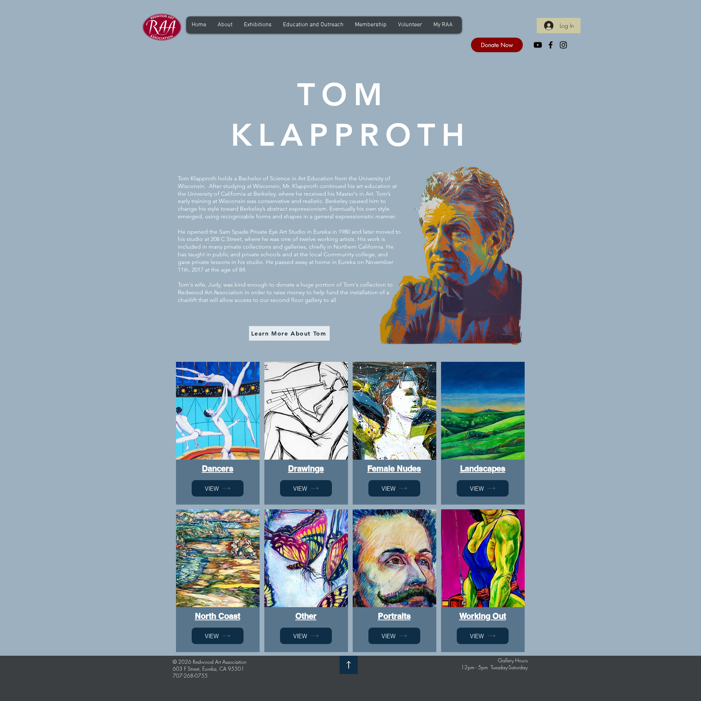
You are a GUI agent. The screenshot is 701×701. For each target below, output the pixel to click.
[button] (225, 25)
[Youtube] (538, 45)
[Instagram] (563, 45)
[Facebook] (550, 45)
